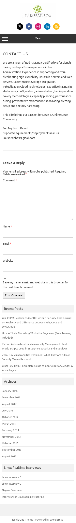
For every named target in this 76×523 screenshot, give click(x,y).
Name (7, 226)
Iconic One (18, 519)
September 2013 (11, 449)
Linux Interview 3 (11, 477)
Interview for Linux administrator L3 (23, 496)
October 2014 (10, 417)
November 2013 (11, 436)
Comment (10, 180)
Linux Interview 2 (11, 483)
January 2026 (9, 390)
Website (8, 260)
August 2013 (9, 456)
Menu (38, 38)
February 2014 (10, 430)
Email (7, 243)
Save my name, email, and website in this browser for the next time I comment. (36, 285)
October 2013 (10, 443)
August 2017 (9, 404)
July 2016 (7, 410)
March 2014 (9, 423)
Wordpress (56, 519)
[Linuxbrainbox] (38, 18)
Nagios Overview (12, 490)
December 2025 (11, 397)
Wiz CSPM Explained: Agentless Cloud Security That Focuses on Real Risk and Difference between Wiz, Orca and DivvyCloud (37, 322)
